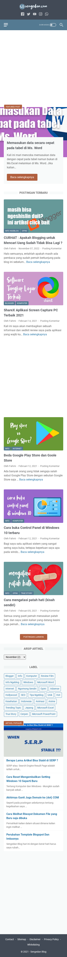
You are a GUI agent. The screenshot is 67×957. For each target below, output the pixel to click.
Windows (28, 682)
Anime (51, 701)
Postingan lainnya (33, 637)
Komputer (22, 303)
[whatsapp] (46, 14)
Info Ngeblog (12, 231)
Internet (17, 449)
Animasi (40, 701)
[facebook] (22, 14)
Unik (50, 695)
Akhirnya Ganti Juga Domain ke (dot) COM (32, 797)
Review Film (47, 676)
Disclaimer (35, 939)
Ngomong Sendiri (27, 688)
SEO (23, 695)
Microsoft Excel (45, 707)
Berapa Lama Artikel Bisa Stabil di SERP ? (32, 760)
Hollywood (11, 695)
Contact (9, 939)
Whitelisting (33, 944)
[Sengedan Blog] (33, 6)
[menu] (8, 25)
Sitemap (21, 939)
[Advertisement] (33, 67)
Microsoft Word (45, 682)
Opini (24, 231)
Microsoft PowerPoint (43, 714)
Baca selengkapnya (23, 177)
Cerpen (24, 714)
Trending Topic (13, 707)
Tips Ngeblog (36, 695)
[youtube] (34, 14)
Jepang (29, 707)
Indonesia (26, 701)
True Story (26, 593)
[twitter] (28, 14)
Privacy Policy (51, 939)
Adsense (54, 688)
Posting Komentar (52, 248)
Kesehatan (11, 701)
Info (7, 449)
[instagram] (40, 14)
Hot (58, 695)
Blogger (9, 303)
